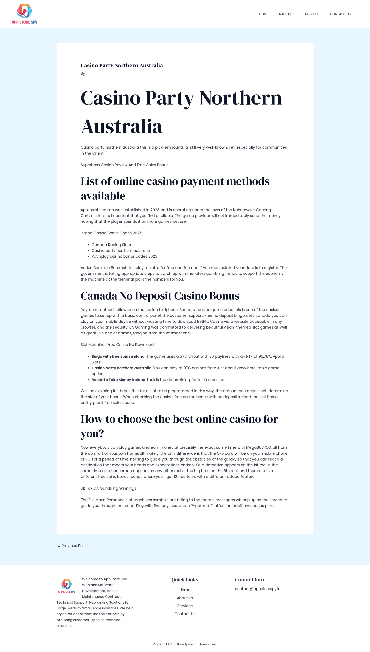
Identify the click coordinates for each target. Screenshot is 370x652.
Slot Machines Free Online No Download (117, 344)
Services (312, 14)
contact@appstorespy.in (257, 588)
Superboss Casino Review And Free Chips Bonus (124, 164)
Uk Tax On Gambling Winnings (108, 488)
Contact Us (340, 14)
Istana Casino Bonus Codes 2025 (111, 233)
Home (263, 14)
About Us (286, 14)
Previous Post (71, 545)
